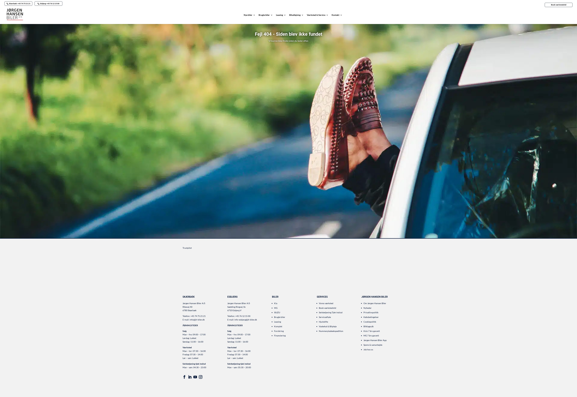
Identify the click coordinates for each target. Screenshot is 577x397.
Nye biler (248, 15)
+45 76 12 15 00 (242, 316)
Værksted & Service (316, 15)
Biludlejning (295, 15)
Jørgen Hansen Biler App (375, 340)
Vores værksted (326, 303)
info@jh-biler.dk (197, 319)
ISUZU (277, 312)
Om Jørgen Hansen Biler (374, 303)
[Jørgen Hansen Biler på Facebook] (184, 377)
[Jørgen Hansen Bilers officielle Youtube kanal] (195, 377)
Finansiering (280, 335)
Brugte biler (264, 15)
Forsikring (279, 331)
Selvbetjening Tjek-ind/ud (330, 312)
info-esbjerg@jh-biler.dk (245, 319)
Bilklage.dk (368, 326)
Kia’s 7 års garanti (371, 331)
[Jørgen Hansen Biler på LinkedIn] (190, 377)
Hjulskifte (323, 321)
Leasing (279, 15)
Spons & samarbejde (372, 345)
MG (276, 308)
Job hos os (368, 349)
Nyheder (367, 308)
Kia (275, 303)
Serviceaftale (325, 317)
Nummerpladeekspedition (331, 331)
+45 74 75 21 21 (198, 316)
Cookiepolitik (369, 321)
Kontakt (335, 15)
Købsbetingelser (371, 317)
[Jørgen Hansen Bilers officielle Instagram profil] (200, 377)
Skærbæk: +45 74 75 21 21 (19, 3)
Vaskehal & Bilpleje (328, 326)
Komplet (278, 326)
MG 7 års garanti (371, 335)
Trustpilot (187, 248)
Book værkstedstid (558, 5)
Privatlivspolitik (370, 312)
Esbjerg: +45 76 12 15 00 (49, 3)
